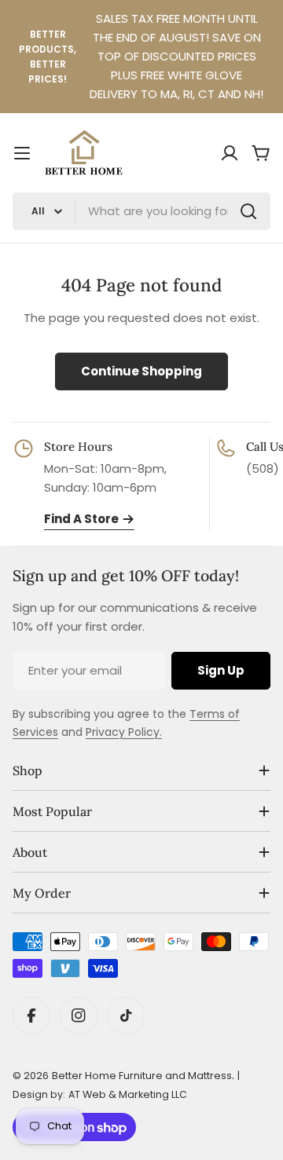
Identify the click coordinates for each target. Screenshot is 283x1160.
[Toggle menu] (22, 153)
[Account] (229, 153)
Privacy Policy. (124, 732)
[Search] (248, 211)
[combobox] (141, 211)
